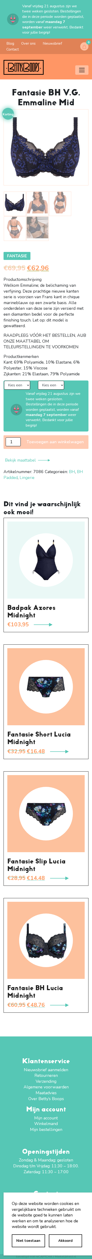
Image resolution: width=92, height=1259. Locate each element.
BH (72, 472)
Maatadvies (46, 1093)
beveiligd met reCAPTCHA (34, 1257)
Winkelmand (46, 1123)
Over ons (28, 43)
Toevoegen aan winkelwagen (55, 442)
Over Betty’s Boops (46, 1099)
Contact (12, 49)
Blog (10, 43)
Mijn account (46, 1118)
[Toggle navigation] (81, 70)
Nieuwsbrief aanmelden (46, 1070)
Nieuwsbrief (52, 43)
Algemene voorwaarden (46, 1087)
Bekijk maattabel (20, 460)
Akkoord (65, 1240)
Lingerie (27, 477)
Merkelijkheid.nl (65, 1257)
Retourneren (46, 1075)
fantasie (17, 256)
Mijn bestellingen (46, 1129)
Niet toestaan (28, 1240)
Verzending (46, 1081)
